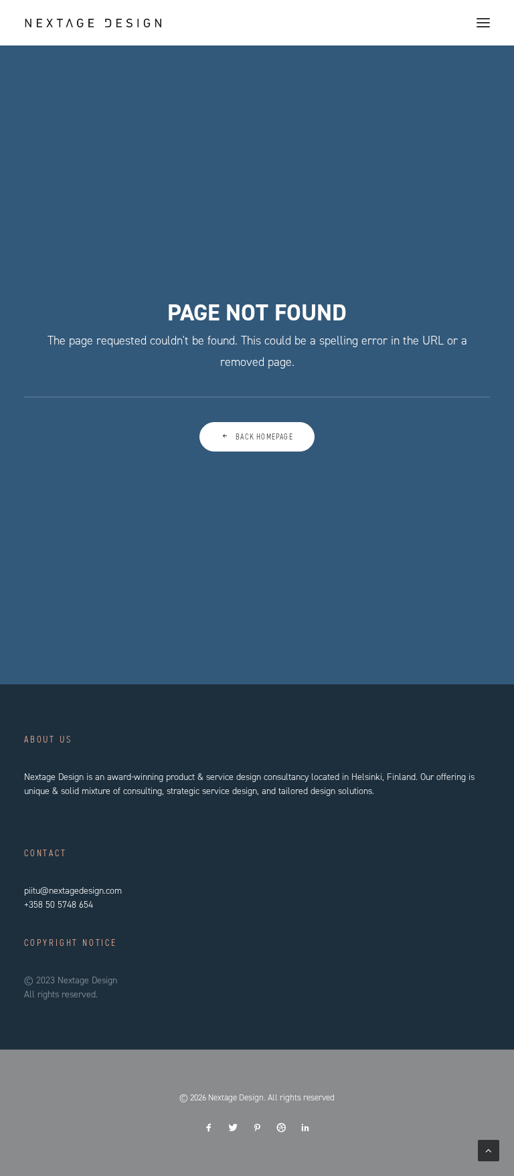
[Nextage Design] (93, 22)
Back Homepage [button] (264, 436)
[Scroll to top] (488, 1150)
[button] (483, 22)
